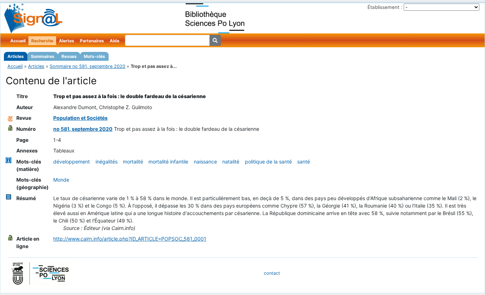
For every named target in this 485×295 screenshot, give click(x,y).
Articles (15, 56)
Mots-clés (94, 56)
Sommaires (42, 56)
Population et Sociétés (80, 118)
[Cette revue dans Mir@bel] (10, 118)
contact (272, 273)
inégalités (107, 162)
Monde (61, 180)
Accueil (18, 40)
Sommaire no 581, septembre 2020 (87, 66)
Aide (114, 40)
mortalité (133, 162)
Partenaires (92, 40)
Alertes (66, 40)
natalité (230, 162)
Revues (69, 56)
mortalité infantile (168, 162)
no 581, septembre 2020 (83, 129)
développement (71, 162)
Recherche (42, 40)
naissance (205, 162)
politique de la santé (268, 162)
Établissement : (384, 7)
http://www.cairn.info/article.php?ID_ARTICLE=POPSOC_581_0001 (129, 239)
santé (303, 162)
